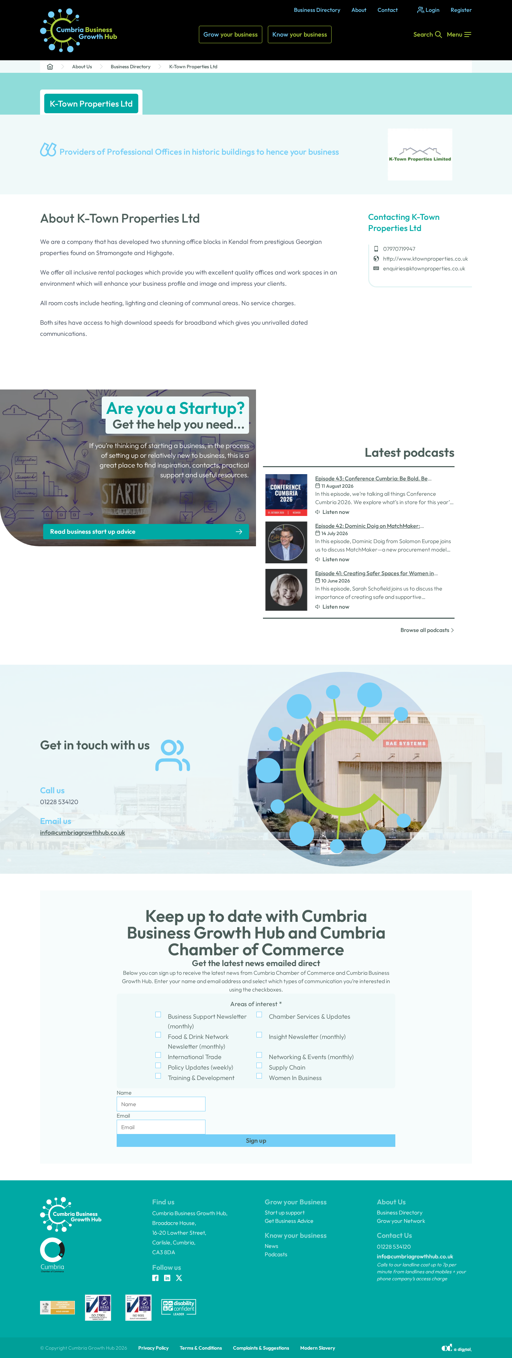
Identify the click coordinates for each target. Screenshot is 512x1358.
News (271, 1245)
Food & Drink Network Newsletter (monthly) (198, 1041)
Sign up (256, 1140)
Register (461, 9)
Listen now (336, 511)
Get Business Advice (289, 1220)
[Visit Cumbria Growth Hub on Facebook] (155, 1278)
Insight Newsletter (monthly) (307, 1037)
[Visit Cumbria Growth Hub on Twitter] (179, 1278)
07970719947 (399, 248)
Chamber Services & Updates (309, 1016)
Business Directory (317, 9)
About (358, 9)
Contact (388, 9)
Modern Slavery (317, 1348)
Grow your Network (401, 1220)
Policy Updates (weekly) (200, 1067)
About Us (82, 66)
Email (123, 1115)
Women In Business (295, 1078)
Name (124, 1092)
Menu (454, 34)
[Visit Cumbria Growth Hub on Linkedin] (167, 1278)
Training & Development (201, 1078)
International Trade (195, 1057)
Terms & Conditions (201, 1348)
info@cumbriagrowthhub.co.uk (415, 1256)
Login (433, 9)
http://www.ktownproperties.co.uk (425, 258)
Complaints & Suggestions (261, 1348)
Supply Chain (287, 1067)
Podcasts (276, 1254)
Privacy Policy (153, 1348)
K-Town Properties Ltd (193, 66)
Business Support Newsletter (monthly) (207, 1021)
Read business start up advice (92, 531)
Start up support (285, 1212)
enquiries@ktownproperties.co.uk (424, 268)
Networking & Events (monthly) (311, 1057)
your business (230, 34)
